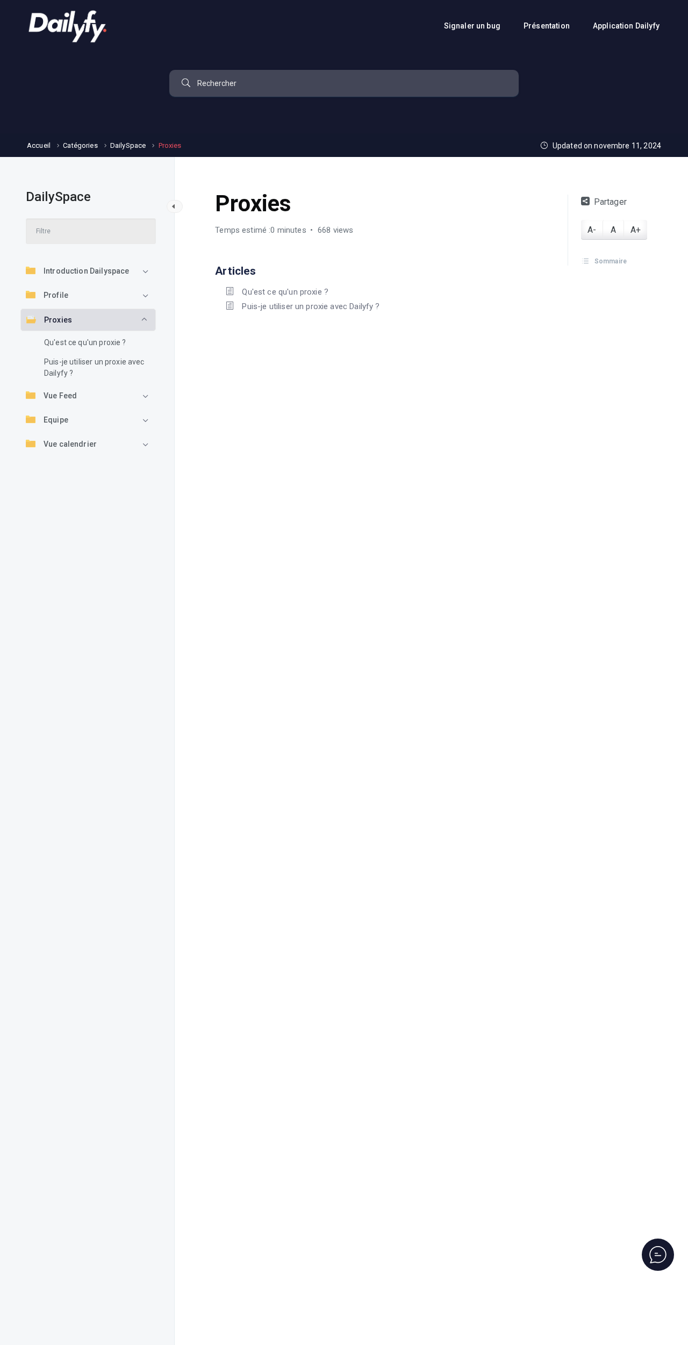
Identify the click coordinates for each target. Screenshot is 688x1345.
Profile (56, 295)
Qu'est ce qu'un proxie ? (85, 342)
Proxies (58, 320)
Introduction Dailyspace (86, 271)
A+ (635, 230)
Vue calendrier (70, 444)
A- (591, 230)
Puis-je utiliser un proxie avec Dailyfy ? (94, 367)
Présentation (547, 26)
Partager (610, 202)
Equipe (56, 420)
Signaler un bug (473, 26)
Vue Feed (60, 395)
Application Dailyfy (627, 26)
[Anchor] (261, 269)
